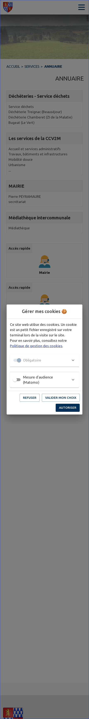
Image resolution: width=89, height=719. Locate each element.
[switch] (15, 380)
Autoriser (67, 407)
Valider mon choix (60, 397)
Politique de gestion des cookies (36, 346)
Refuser (29, 397)
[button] (44, 360)
